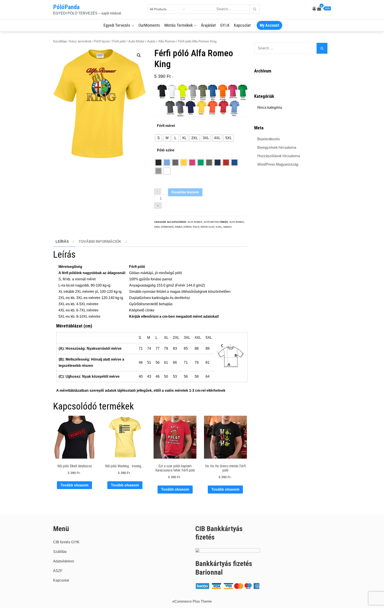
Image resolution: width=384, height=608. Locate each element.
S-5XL (219, 227)
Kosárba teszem (185, 192)
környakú (167, 227)
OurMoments (149, 25)
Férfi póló (119, 41)
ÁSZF (57, 571)
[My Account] (314, 8)
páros (188, 227)
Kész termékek (80, 41)
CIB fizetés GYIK (66, 542)
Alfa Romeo (166, 41)
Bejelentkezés (268, 139)
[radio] (158, 138)
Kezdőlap (60, 41)
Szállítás (60, 552)
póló (196, 227)
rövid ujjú (207, 227)
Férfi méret (166, 126)
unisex (227, 227)
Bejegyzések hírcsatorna (276, 147)
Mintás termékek (178, 25)
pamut (178, 227)
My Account (269, 25)
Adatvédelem (63, 561)
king (157, 227)
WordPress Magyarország (277, 164)
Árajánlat (208, 25)
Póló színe (165, 150)
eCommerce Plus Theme (192, 601)
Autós (151, 41)
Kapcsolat (242, 25)
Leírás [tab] (62, 241)
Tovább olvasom (74, 485)
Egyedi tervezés (117, 25)
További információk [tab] (100, 241)
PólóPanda (66, 7)
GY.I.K (225, 25)
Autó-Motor (136, 41)
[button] (139, 55)
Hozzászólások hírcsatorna (278, 156)
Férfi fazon (102, 41)
